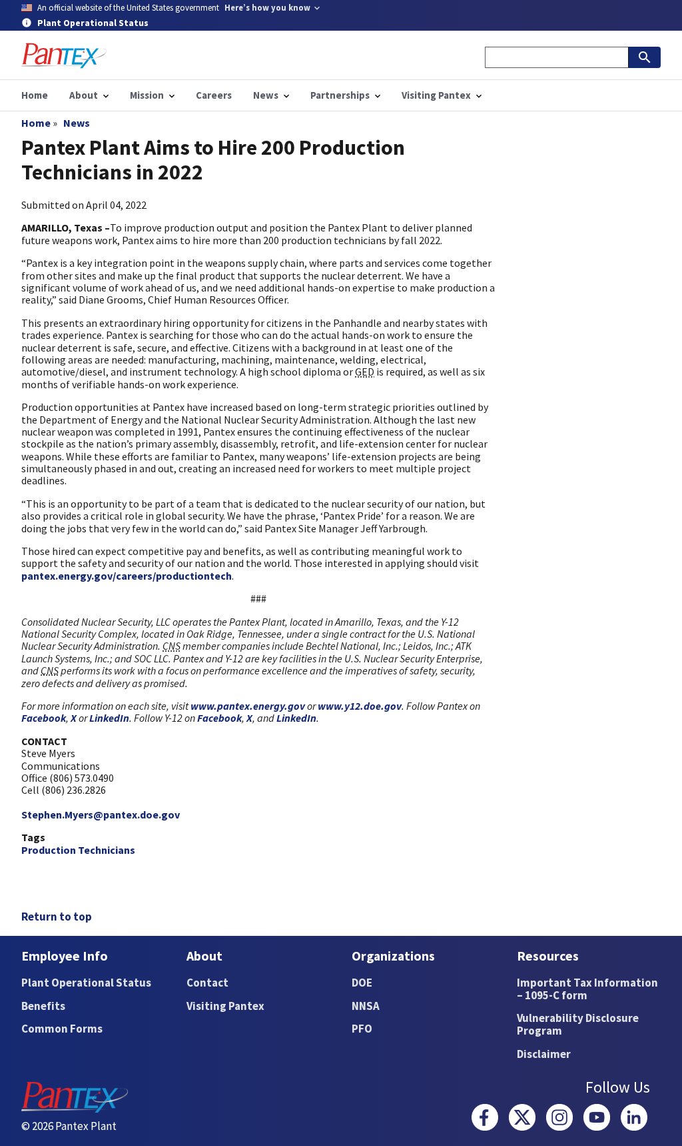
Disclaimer (544, 1054)
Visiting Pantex (225, 1006)
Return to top (56, 916)
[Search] (645, 57)
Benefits (43, 1006)
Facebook (43, 717)
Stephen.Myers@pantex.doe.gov (100, 814)
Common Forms (62, 1028)
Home (36, 122)
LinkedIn (109, 717)
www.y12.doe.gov (360, 705)
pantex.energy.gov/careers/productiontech (126, 575)
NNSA (366, 1006)
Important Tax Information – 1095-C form (587, 989)
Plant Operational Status (86, 982)
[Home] (64, 55)
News (76, 122)
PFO (362, 1028)
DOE (362, 982)
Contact (207, 982)
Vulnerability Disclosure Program (578, 1024)
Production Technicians (78, 849)
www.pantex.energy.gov (247, 705)
